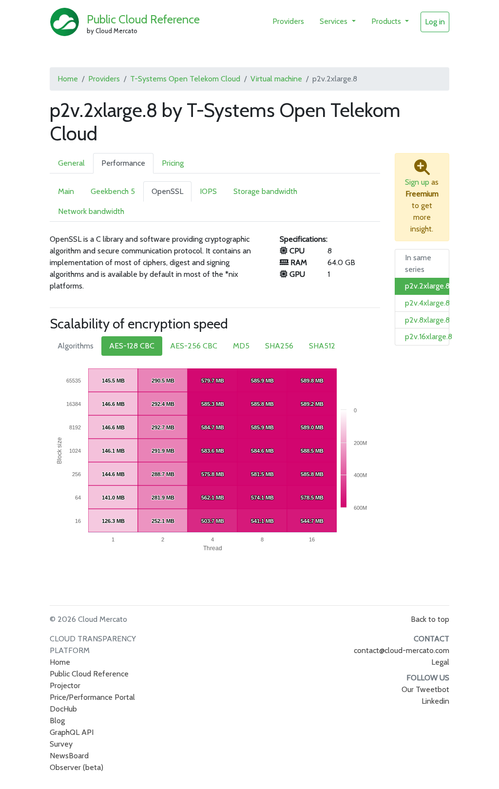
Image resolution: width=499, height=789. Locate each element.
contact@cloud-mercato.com (401, 650)
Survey (61, 744)
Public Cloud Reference (143, 19)
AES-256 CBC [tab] (193, 345)
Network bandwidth (91, 211)
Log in (435, 21)
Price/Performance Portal (92, 697)
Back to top (430, 619)
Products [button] (387, 21)
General (71, 163)
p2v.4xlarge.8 (427, 303)
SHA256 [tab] (279, 345)
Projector (65, 685)
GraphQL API (72, 732)
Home (68, 78)
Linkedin (435, 701)
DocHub (63, 708)
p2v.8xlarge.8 (427, 320)
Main (66, 191)
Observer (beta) (76, 767)
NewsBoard (69, 755)
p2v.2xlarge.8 (427, 285)
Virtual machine (276, 78)
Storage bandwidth (265, 191)
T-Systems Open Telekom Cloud (185, 78)
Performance (123, 163)
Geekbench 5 (113, 191)
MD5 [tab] (241, 345)
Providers (288, 21)
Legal (440, 662)
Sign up (417, 182)
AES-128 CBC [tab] (131, 345)
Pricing (173, 163)
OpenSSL (167, 191)
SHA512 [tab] (322, 345)
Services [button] (334, 21)
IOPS (208, 191)
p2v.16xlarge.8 (428, 336)
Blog (57, 720)
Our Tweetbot (425, 689)
